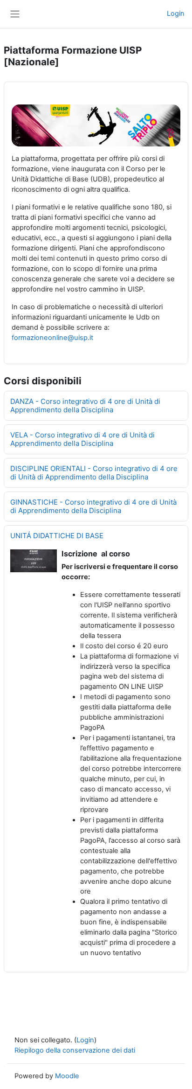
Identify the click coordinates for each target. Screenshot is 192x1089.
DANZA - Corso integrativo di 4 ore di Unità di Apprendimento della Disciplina (85, 405)
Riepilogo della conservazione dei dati (74, 1050)
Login (176, 13)
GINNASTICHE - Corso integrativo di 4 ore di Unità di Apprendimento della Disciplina (93, 506)
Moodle (67, 1076)
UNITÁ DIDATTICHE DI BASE (56, 535)
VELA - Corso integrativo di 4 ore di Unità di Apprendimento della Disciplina (82, 439)
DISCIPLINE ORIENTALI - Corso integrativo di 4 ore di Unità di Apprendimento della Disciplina (94, 472)
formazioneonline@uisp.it (52, 337)
